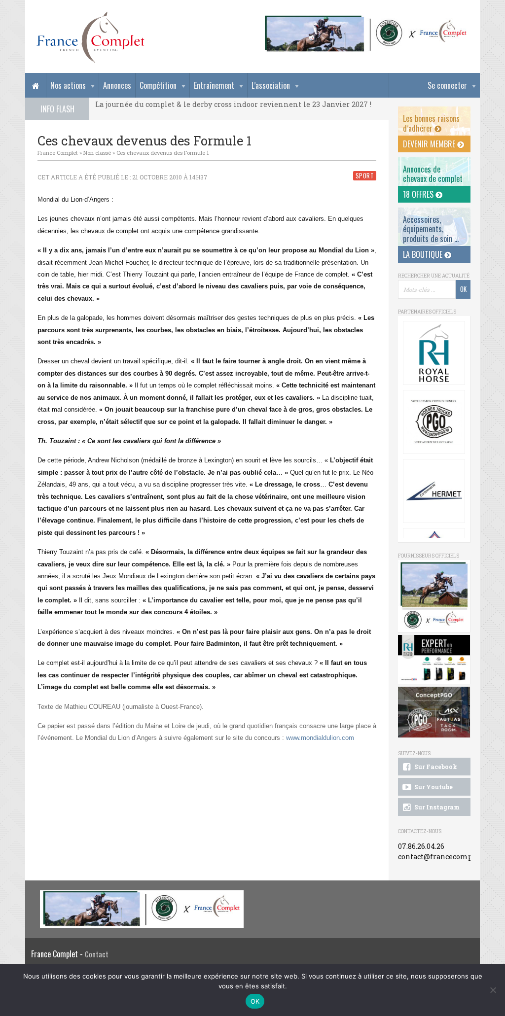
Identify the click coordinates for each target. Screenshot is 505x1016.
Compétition (158, 85)
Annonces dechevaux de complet (433, 173)
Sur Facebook (435, 767)
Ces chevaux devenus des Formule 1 (162, 152)
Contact (96, 954)
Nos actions (68, 85)
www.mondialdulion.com (320, 737)
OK (255, 1001)
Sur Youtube (433, 787)
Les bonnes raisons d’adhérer (431, 123)
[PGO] (434, 712)
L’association (271, 85)
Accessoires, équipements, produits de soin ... (431, 228)
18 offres (419, 194)
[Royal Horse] (434, 353)
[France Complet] (90, 37)
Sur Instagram (436, 807)
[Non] (493, 990)
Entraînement (214, 85)
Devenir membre (430, 144)
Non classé (97, 152)
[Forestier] (365, 20)
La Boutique (423, 254)
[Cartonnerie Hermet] (434, 491)
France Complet (57, 152)
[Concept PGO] (434, 422)
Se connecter (447, 85)
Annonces (117, 85)
